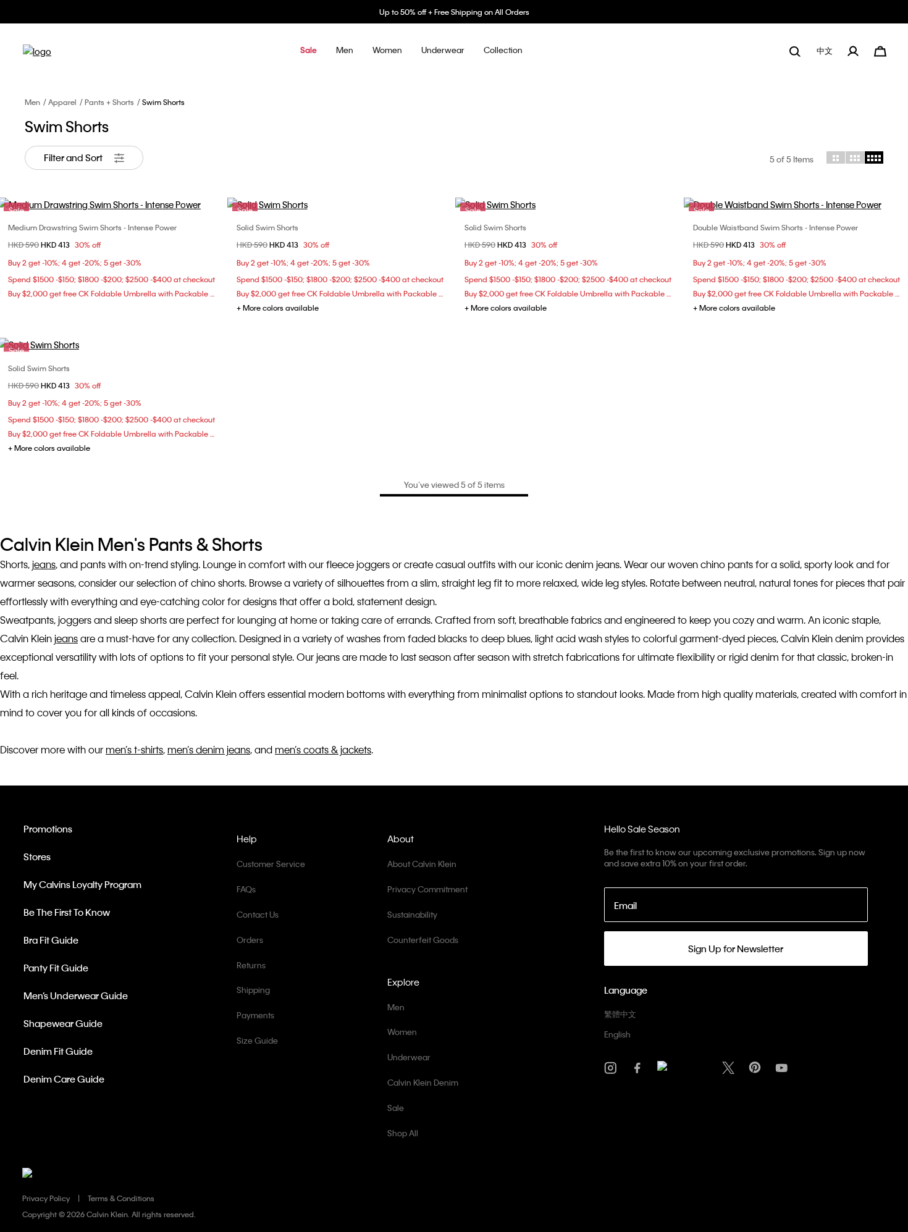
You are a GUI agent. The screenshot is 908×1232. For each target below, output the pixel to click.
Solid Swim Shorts (267, 227)
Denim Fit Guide (58, 1051)
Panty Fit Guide (55, 968)
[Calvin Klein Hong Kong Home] (37, 55)
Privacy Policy (46, 1198)
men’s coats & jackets (323, 749)
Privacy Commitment (427, 889)
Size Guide (257, 1040)
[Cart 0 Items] (880, 50)
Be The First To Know (66, 912)
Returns (251, 965)
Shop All (402, 1133)
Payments (255, 1015)
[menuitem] (826, 51)
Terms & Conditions (121, 1198)
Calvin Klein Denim (422, 1082)
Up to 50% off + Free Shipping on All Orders (454, 12)
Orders (250, 939)
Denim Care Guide (63, 1079)
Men (32, 102)
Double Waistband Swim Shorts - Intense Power (775, 227)
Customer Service (271, 863)
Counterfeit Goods (422, 939)
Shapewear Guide (63, 1023)
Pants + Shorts (109, 102)
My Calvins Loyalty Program (82, 884)
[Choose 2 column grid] (835, 157)
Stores (37, 856)
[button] (308, 51)
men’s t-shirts (134, 749)
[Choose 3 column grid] (855, 157)
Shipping (253, 989)
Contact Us (258, 914)
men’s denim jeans (208, 749)
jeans (44, 564)
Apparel (62, 102)
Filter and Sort (74, 157)
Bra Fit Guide (50, 940)
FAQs (246, 889)
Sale (395, 1107)
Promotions (47, 829)
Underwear (409, 1057)
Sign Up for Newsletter (735, 948)
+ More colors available (278, 307)
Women (402, 1031)
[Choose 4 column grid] (874, 157)
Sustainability (412, 914)
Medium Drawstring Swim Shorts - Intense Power (92, 227)
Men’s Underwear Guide (75, 995)
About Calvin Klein (421, 863)
